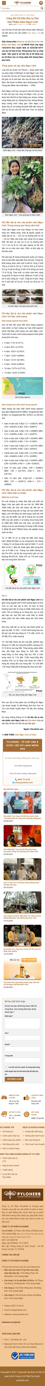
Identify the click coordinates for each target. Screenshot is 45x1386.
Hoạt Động (30, 15)
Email (7, 1044)
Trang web (9, 1056)
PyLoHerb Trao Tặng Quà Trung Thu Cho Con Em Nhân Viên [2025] (22, 950)
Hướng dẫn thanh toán (34, 1136)
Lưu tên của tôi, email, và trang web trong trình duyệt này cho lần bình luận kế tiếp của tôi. (22, 1071)
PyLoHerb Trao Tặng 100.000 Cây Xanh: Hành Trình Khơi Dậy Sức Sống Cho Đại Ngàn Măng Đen (22, 817)
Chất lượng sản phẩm (12, 1140)
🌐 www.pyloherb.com (22, 782)
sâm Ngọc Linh (34, 33)
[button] (4, 3)
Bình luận (9, 1016)
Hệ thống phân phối (11, 1144)
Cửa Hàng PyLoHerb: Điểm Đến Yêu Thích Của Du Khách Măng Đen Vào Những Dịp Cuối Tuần (22, 917)
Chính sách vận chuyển (35, 1144)
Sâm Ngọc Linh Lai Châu (25, 735)
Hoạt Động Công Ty (18, 15)
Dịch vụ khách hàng (11, 1148)
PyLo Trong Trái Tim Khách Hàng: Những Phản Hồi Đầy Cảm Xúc (21, 884)
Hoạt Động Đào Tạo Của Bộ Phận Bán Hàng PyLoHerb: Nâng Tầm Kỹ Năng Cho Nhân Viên (21, 850)
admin (34, 24)
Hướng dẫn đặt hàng (34, 1131)
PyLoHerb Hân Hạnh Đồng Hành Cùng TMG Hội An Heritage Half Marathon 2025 (21, 983)
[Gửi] (42, 8)
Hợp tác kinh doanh (11, 1165)
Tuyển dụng (7, 1170)
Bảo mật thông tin (32, 1140)
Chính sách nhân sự (11, 1136)
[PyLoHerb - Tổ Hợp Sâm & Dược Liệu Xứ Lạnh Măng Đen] (22, 3)
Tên (7, 1033)
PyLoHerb (32, 720)
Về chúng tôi (8, 1131)
